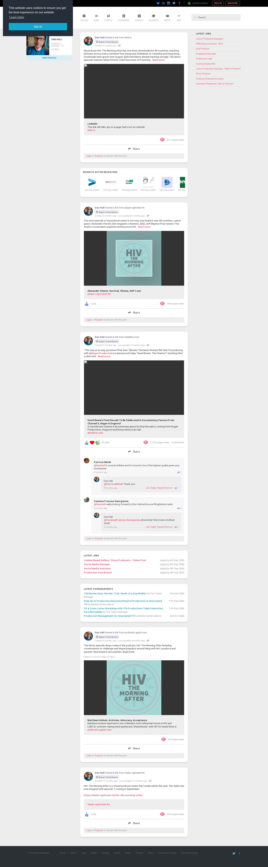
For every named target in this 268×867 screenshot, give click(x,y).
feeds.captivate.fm (99, 804)
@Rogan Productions (101, 353)
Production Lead (204, 58)
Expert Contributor (108, 42)
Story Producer (203, 73)
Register (233, 3)
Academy (153, 20)
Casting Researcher (205, 64)
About (167, 20)
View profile (49, 58)
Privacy (139, 853)
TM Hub (84, 20)
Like (148, 488)
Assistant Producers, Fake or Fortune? (215, 83)
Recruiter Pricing (189, 853)
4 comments (178, 442)
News (94, 853)
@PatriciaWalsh (113, 484)
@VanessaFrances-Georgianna (122, 520)
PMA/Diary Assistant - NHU (209, 44)
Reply (153, 488)
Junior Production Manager (209, 39)
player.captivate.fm (99, 294)
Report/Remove (164, 488)
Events (139, 20)
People (108, 20)
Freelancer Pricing (167, 853)
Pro (179, 20)
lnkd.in (91, 130)
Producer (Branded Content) (210, 79)
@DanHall (100, 465)
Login (89, 156)
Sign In (218, 3)
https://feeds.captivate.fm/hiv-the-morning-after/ (113, 795)
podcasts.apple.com (99, 729)
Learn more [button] (16, 17)
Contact (105, 853)
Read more (158, 60)
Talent (73, 853)
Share (136, 148)
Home (62, 853)
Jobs (96, 20)
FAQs (150, 853)
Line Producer (202, 48)
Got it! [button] (38, 26)
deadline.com (95, 432)
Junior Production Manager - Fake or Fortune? (218, 68)
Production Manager (206, 54)
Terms (128, 853)
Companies (124, 20)
